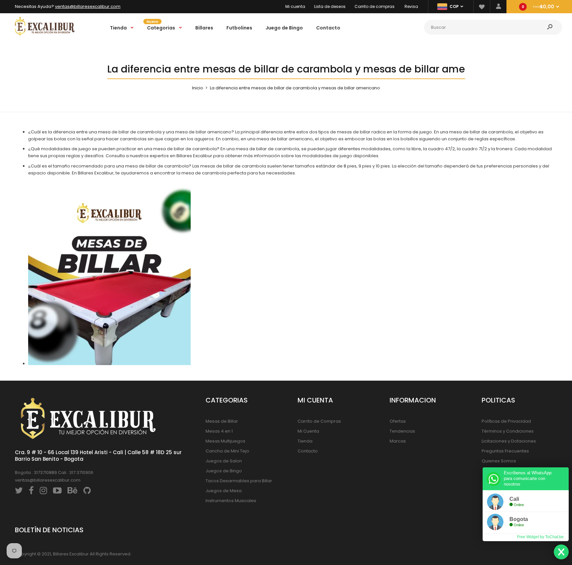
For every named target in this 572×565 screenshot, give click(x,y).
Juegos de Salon (224, 461)
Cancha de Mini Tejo (227, 451)
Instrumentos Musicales (231, 500)
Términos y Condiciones (508, 431)
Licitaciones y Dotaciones (509, 441)
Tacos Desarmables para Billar (239, 481)
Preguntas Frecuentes (505, 451)
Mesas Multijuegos (225, 441)
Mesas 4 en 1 (219, 431)
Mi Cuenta (308, 431)
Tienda (305, 441)
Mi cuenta (295, 6)
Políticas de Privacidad (506, 421)
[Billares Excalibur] (44, 34)
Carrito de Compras (319, 421)
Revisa (411, 6)
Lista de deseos (330, 6)
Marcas (398, 441)
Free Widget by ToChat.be (540, 537)
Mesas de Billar (222, 421)
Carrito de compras (375, 6)
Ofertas (398, 421)
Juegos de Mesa (224, 491)
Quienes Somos (499, 461)
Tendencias (402, 431)
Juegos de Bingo (224, 471)
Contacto (308, 451)
